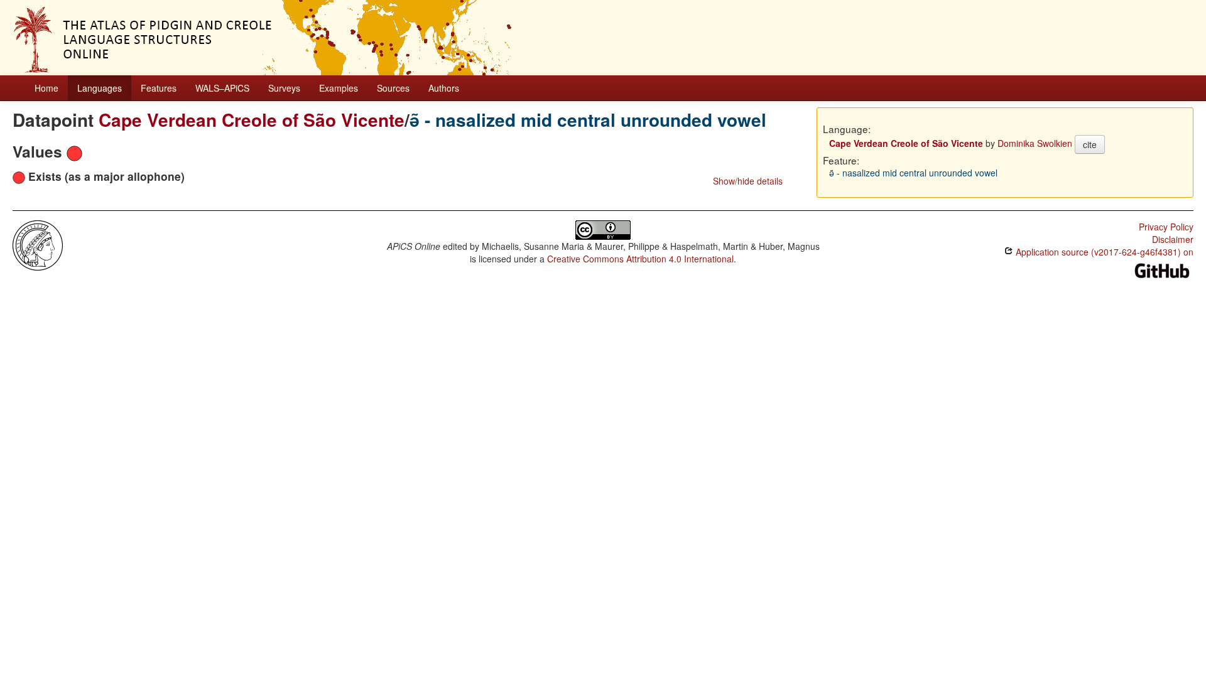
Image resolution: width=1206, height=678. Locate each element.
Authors (443, 88)
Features (159, 88)
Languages (99, 88)
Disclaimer (1172, 239)
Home (46, 88)
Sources (393, 88)
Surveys (284, 88)
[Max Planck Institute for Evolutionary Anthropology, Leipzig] (38, 244)
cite (1090, 144)
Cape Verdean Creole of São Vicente (252, 119)
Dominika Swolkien (1034, 143)
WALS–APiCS (222, 88)
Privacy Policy (1166, 226)
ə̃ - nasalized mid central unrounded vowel (588, 119)
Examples (338, 88)
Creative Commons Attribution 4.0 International (640, 258)
